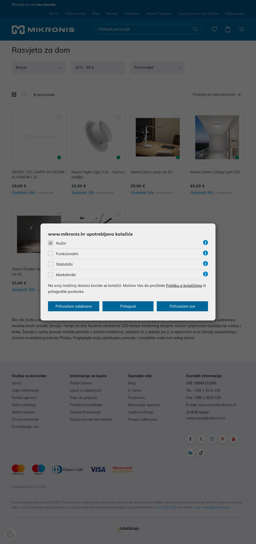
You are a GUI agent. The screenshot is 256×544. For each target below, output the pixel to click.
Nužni (61, 243)
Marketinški (66, 274)
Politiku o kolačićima (184, 285)
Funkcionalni (67, 253)
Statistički (64, 264)
